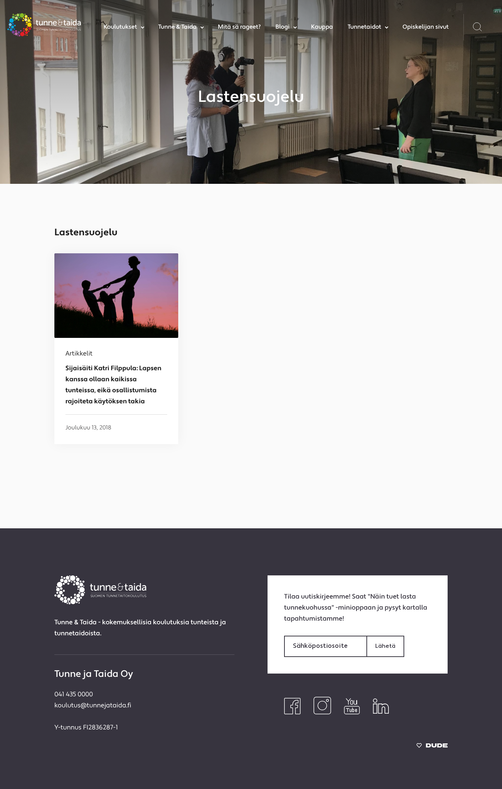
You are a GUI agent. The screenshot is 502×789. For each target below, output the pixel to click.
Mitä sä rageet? (239, 27)
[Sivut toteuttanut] (432, 747)
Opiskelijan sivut (425, 27)
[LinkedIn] (381, 713)
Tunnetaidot (364, 27)
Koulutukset (120, 27)
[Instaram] (322, 713)
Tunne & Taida (177, 27)
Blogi (282, 27)
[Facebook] (292, 713)
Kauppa (322, 27)
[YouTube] (352, 713)
